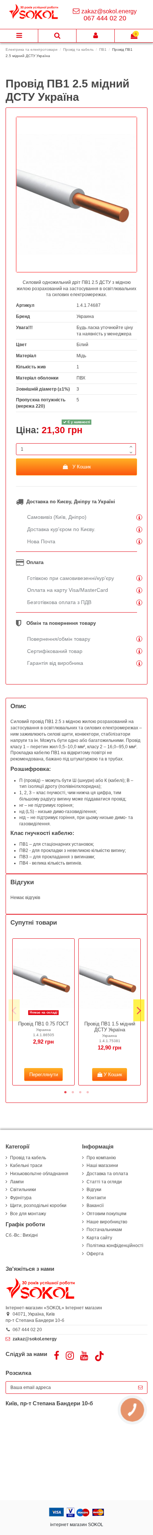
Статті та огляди (104, 1181)
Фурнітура (21, 1197)
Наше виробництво (107, 1221)
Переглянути (43, 1074)
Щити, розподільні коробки (38, 1205)
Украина (85, 316)
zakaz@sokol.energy (109, 11)
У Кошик (81, 467)
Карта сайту (99, 1237)
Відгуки (94, 1189)
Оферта (95, 1253)
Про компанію (101, 1157)
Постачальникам (104, 1229)
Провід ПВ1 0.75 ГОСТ (43, 1024)
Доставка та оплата (107, 1173)
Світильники (23, 1189)
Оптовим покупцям (106, 1213)
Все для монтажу (28, 1213)
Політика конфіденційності (115, 1245)
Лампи (17, 1181)
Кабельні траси (26, 1165)
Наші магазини (102, 1165)
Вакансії (95, 1205)
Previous (14, 1010)
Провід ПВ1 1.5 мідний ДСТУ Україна (109, 1026)
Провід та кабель (28, 1157)
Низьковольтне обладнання (39, 1173)
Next (138, 1010)
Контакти (96, 1197)
